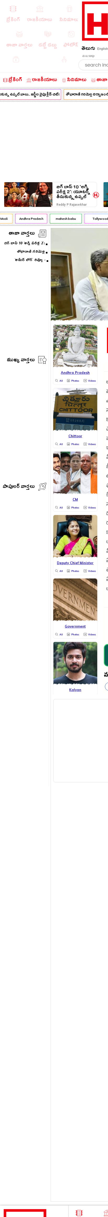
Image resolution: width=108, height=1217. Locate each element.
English (102, 49)
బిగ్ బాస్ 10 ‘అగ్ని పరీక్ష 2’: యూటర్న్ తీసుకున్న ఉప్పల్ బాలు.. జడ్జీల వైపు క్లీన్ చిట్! (73, 192)
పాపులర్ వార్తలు (19, 487)
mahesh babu (64, 219)
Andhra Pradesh (30, 219)
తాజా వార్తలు (22, 234)
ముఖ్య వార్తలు (21, 360)
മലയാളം (88, 56)
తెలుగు (88, 49)
